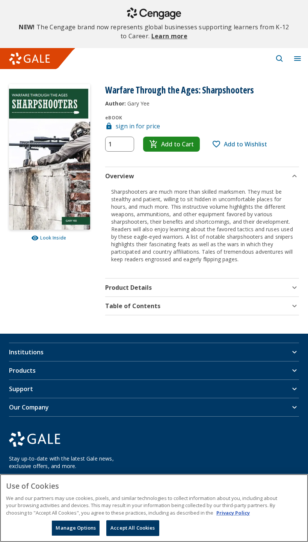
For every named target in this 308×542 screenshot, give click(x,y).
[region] (154, 508)
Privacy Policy (233, 512)
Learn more (169, 36)
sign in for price (138, 126)
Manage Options (76, 527)
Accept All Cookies (132, 527)
